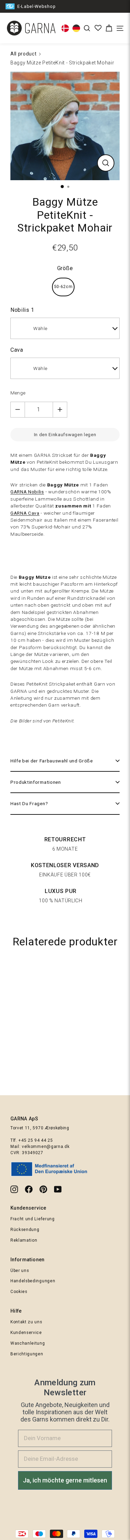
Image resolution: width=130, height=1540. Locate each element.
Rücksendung (24, 1229)
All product (23, 54)
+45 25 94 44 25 (35, 1140)
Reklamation (23, 1240)
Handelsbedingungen (32, 1281)
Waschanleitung (27, 1343)
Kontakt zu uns (26, 1322)
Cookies (18, 1291)
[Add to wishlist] (121, 970)
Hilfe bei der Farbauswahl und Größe (51, 760)
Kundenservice (26, 1332)
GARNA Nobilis (27, 491)
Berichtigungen (26, 1354)
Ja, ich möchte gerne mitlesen (65, 1480)
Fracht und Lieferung (32, 1218)
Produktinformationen (35, 782)
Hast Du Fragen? (29, 803)
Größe (65, 268)
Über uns (19, 1270)
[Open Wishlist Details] (98, 27)
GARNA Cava (25, 513)
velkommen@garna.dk (45, 1146)
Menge (17, 393)
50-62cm (63, 286)
